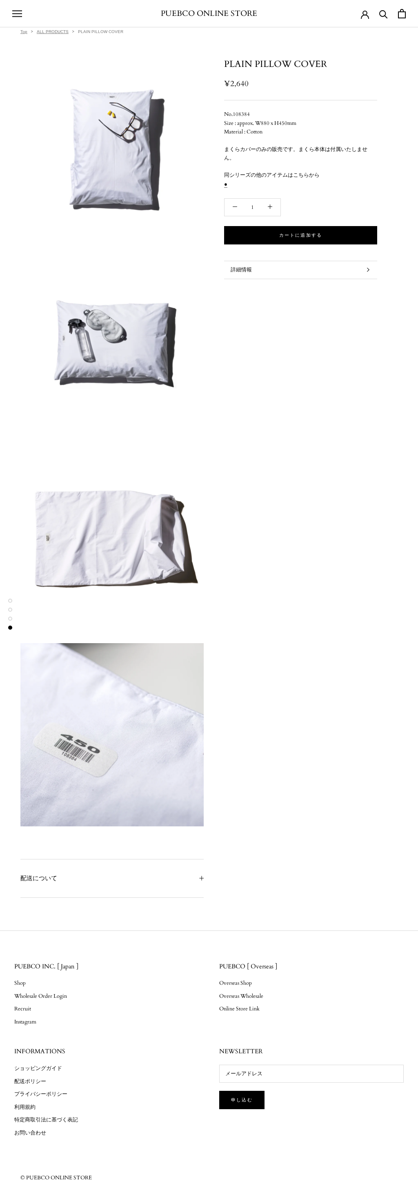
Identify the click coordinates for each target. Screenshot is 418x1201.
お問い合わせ (30, 1133)
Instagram (25, 1022)
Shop (20, 983)
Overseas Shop (235, 983)
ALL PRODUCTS (53, 31)
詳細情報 (241, 269)
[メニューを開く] (17, 13)
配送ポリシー (30, 1081)
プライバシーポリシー (40, 1094)
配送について (38, 878)
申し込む (242, 1100)
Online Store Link (239, 1008)
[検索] (383, 13)
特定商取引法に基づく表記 (46, 1119)
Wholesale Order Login (40, 996)
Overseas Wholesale (241, 996)
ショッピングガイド (38, 1068)
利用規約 (25, 1107)
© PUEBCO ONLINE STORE (56, 1177)
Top (23, 31)
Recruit (22, 1008)
